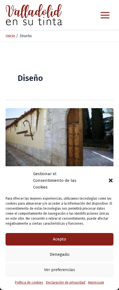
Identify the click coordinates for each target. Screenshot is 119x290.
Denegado (59, 254)
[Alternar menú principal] (105, 15)
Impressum (96, 282)
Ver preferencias (59, 269)
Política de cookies (29, 282)
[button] (110, 180)
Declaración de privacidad (65, 282)
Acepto (59, 239)
